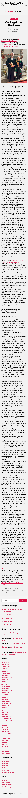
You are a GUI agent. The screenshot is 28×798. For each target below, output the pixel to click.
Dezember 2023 (6, 686)
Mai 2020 (4, 742)
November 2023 (6, 688)
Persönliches (5, 770)
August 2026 (5, 662)
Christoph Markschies (8, 633)
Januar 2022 (5, 714)
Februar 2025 (5, 673)
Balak (14, 590)
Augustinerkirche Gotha (11, 46)
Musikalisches (5, 768)
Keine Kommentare (15, 33)
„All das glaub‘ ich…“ (7, 621)
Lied (2, 568)
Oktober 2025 (5, 666)
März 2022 (4, 712)
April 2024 (4, 684)
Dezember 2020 (6, 734)
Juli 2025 (4, 669)
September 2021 (6, 721)
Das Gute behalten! (7, 625)
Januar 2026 (5, 664)
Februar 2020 (5, 749)
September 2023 (6, 690)
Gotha (8, 592)
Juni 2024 (4, 679)
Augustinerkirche (7, 590)
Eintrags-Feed (5, 782)
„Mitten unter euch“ (7, 618)
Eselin (4, 592)
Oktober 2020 (5, 738)
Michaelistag (7, 44)
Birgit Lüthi (4, 647)
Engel (21, 590)
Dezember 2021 (6, 716)
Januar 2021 (5, 731)
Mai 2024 (4, 682)
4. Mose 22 (6, 588)
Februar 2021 (5, 729)
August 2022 (5, 705)
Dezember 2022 (6, 701)
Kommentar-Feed (6, 784)
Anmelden (4, 780)
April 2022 (4, 710)
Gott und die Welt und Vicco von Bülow (14, 3)
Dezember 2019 (6, 753)
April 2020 (4, 744)
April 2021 (4, 727)
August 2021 (5, 723)
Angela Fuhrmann (13, 588)
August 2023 (5, 692)
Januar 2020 (5, 751)
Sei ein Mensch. (6, 614)
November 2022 (6, 703)
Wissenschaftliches (7, 772)
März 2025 (4, 671)
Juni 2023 (4, 695)
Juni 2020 (4, 740)
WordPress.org (6, 787)
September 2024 (6, 677)
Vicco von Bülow (16, 29)
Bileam (17, 590)
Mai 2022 (4, 708)
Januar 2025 (5, 675)
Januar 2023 (5, 699)
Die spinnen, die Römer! (18, 643)
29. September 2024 (15, 31)
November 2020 (6, 736)
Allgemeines (5, 761)
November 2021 (6, 718)
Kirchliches (14, 18)
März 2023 (4, 697)
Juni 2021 (4, 725)
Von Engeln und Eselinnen (14, 24)
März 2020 (4, 747)
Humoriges (4, 763)
